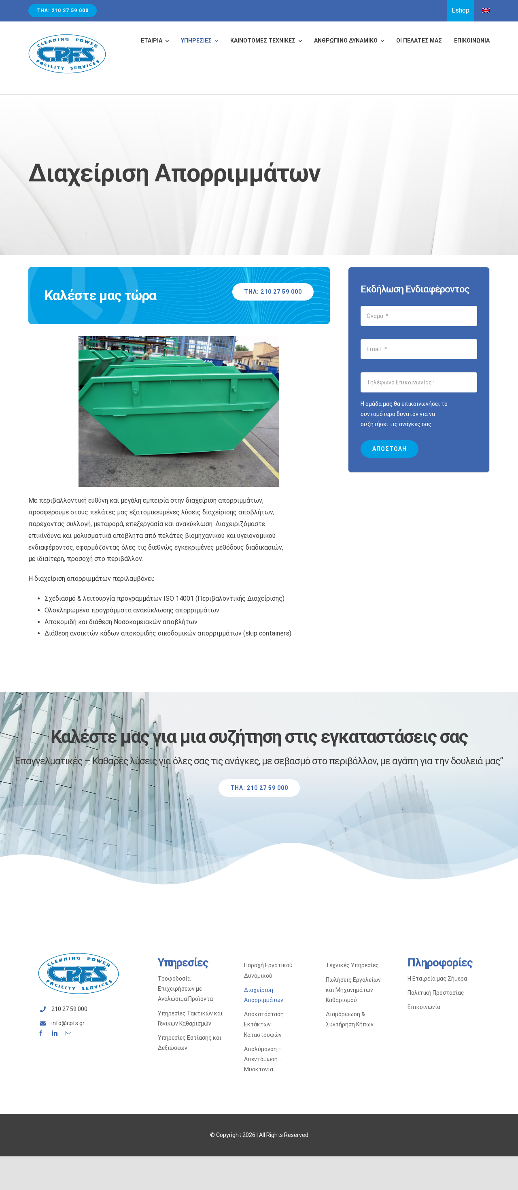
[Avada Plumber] (67, 37)
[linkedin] (54, 1033)
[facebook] (41, 1033)
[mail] (68, 1033)
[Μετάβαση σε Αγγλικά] (486, 10)
